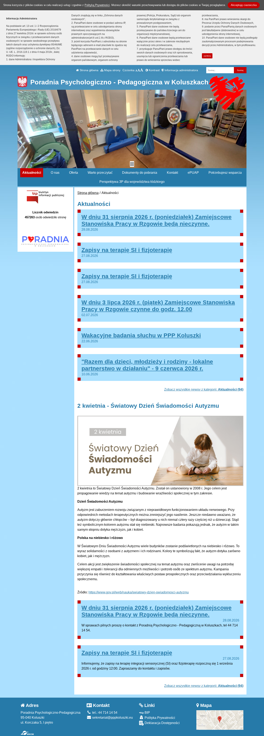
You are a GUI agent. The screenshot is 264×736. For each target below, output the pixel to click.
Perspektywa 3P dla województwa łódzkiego (132, 181)
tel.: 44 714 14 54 (104, 712)
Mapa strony (111, 70)
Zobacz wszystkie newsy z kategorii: (203, 389)
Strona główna (88, 70)
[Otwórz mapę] (219, 720)
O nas (55, 172)
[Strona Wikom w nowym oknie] (27, 733)
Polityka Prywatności (159, 717)
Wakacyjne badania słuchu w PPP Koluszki (141, 335)
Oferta (73, 172)
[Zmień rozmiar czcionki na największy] (141, 70)
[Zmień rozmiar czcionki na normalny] (136, 70)
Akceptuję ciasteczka (244, 5)
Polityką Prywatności (97, 5)
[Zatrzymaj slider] (132, 164)
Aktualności (31, 172)
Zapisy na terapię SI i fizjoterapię (126, 250)
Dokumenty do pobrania (139, 172)
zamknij (207, 56)
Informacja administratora (181, 70)
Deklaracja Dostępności (162, 723)
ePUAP (193, 172)
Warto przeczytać (100, 172)
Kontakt (172, 172)
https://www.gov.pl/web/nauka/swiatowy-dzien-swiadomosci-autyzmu (138, 592)
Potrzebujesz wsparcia (225, 172)
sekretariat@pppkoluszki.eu (112, 717)
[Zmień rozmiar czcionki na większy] (138, 70)
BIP (147, 712)
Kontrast (154, 70)
